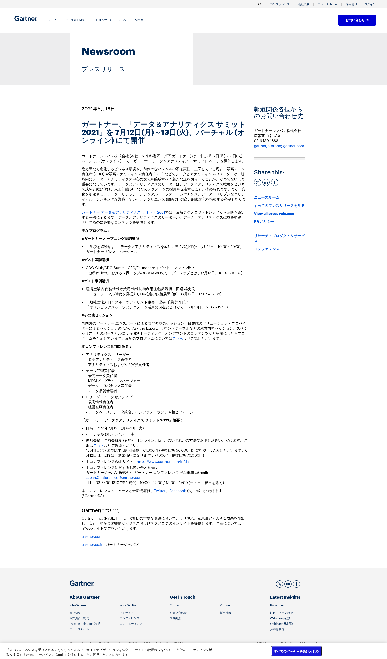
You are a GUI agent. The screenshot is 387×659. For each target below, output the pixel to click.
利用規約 (132, 643)
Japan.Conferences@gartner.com (114, 477)
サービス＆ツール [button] (101, 20)
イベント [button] (123, 20)
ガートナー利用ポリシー (82, 643)
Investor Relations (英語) (86, 623)
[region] (193, 651)
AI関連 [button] (139, 20)
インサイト (127, 612)
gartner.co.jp (92, 544)
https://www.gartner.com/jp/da (163, 461)
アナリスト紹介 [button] (75, 20)
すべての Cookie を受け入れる (296, 651)
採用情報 (351, 4)
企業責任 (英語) (79, 618)
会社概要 (303, 4)
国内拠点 (175, 618)
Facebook (177, 490)
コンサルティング (131, 623)
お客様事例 (277, 629)
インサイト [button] (52, 20)
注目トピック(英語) (282, 612)
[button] (370, 4)
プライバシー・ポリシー (111, 643)
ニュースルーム (327, 4)
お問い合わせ (178, 612)
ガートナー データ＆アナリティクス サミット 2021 (123, 212)
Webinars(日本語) (281, 623)
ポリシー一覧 (162, 643)
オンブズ (146, 643)
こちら (177, 338)
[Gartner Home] (25, 18)
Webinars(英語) (280, 618)
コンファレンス (280, 4)
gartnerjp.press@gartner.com (279, 145)
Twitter (160, 490)
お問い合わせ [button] (355, 20)
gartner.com (92, 536)
